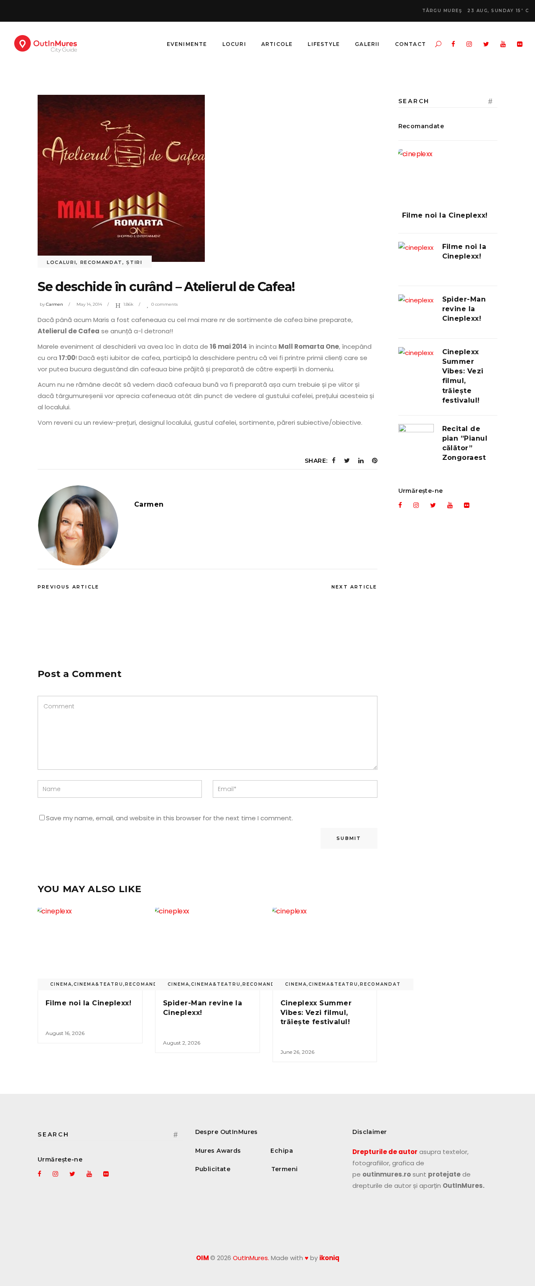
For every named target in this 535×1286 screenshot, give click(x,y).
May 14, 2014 (89, 304)
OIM (202, 1257)
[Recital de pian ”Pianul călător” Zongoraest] (416, 441)
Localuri (61, 262)
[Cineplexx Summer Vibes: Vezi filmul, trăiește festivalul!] (325, 947)
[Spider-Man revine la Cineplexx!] (207, 947)
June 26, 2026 (297, 1052)
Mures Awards (218, 1150)
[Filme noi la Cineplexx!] (90, 947)
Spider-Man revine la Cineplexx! (464, 308)
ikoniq (329, 1257)
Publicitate (213, 1169)
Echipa (281, 1150)
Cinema (61, 984)
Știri (134, 262)
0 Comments (164, 304)
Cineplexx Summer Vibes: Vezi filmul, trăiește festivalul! (316, 1012)
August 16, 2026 (65, 1033)
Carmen (54, 304)
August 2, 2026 (181, 1043)
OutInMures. (251, 1257)
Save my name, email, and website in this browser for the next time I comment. (169, 818)
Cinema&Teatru (98, 984)
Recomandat (101, 262)
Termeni (284, 1169)
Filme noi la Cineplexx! (88, 1003)
